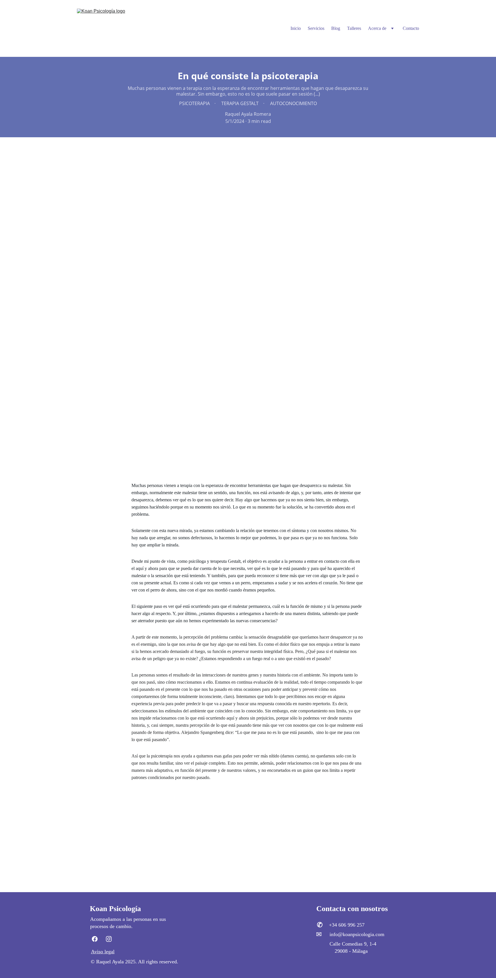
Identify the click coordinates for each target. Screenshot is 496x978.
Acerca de (377, 28)
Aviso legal (103, 951)
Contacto (411, 28)
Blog (335, 28)
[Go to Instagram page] (109, 939)
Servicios (316, 28)
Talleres (354, 28)
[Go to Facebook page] (97, 939)
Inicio (295, 28)
